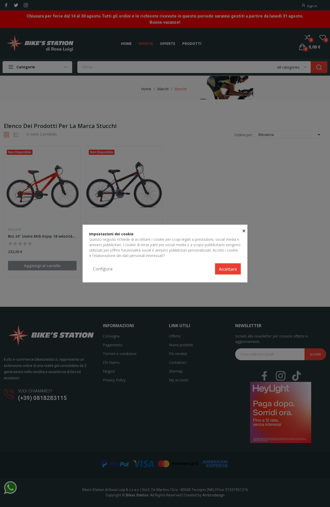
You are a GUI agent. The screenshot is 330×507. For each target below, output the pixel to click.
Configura (102, 268)
